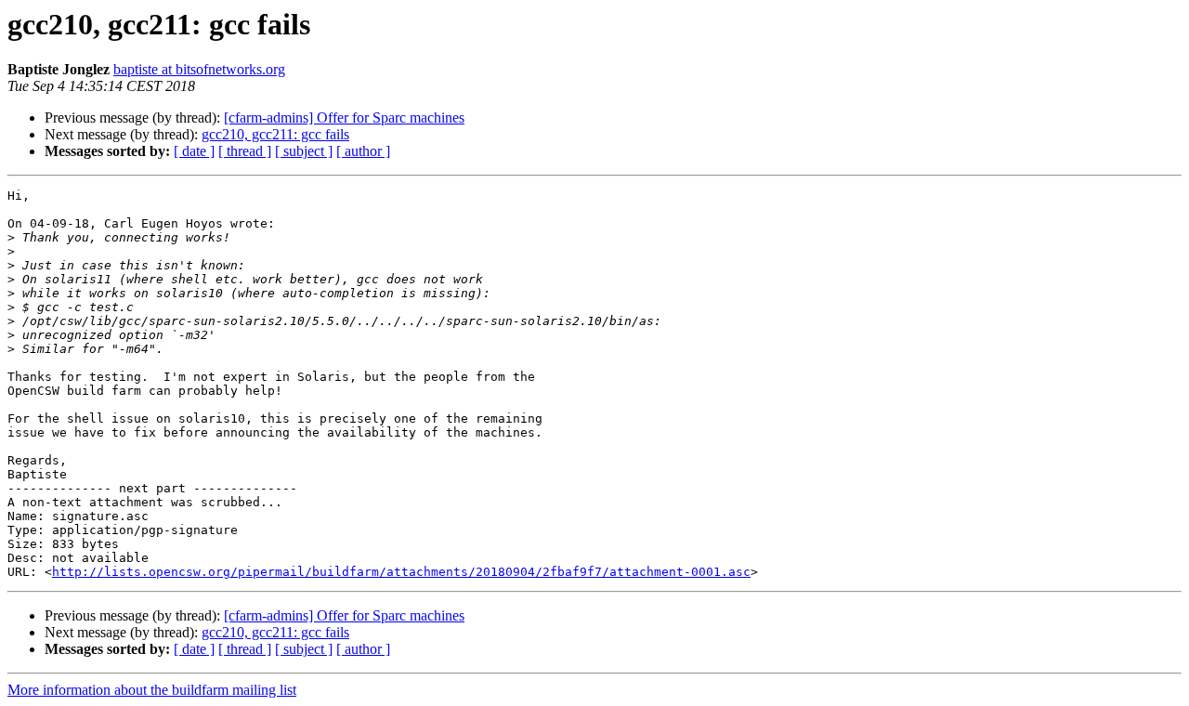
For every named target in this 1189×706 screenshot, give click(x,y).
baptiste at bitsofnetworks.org (199, 69)
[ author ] (363, 151)
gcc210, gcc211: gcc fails (275, 134)
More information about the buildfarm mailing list (151, 690)
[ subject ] (304, 151)
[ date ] (194, 151)
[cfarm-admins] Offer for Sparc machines (344, 117)
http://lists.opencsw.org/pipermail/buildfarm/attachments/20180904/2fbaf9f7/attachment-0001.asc (401, 572)
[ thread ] (244, 151)
